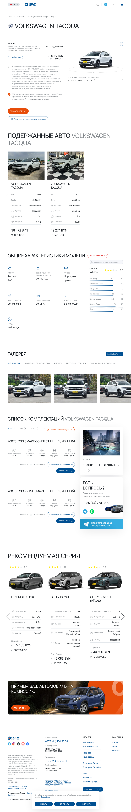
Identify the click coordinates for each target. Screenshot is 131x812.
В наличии (87, 778)
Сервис (115, 742)
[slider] (113, 270)
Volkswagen (31, 16)
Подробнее (45, 797)
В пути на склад (90, 782)
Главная (11, 16)
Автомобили (88, 742)
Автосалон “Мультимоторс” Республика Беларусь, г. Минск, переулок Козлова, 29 (58, 783)
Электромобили (90, 763)
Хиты (85, 773)
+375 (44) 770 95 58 (96, 503)
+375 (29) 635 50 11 (56, 760)
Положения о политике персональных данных (17, 787)
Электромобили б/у (92, 767)
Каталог (20, 16)
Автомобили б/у (90, 746)
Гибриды (87, 753)
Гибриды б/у (88, 757)
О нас (114, 746)
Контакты (116, 751)
